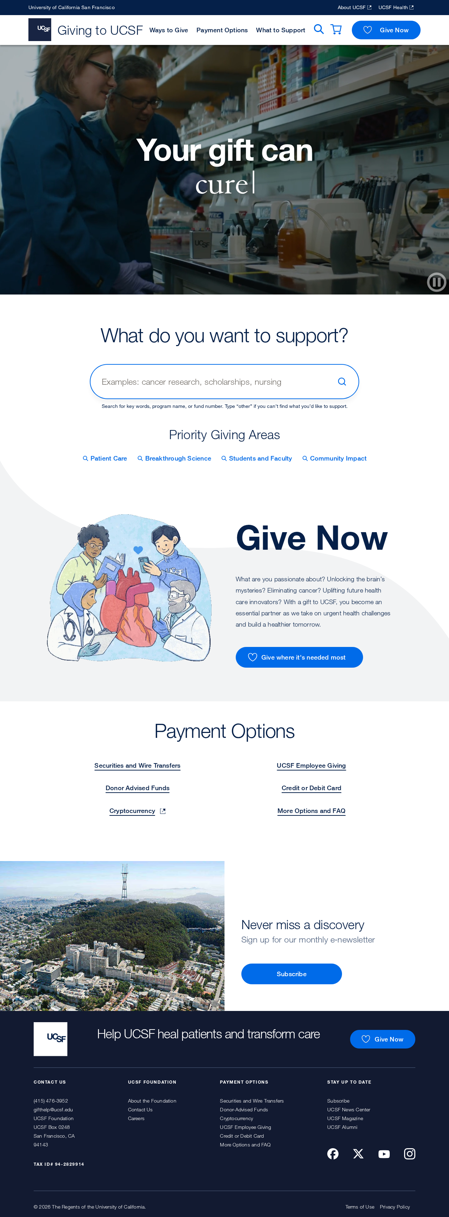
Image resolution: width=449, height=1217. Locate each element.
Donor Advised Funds (137, 788)
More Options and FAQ (311, 810)
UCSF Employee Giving (311, 765)
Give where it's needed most (303, 657)
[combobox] (216, 381)
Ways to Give (168, 30)
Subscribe (292, 974)
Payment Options (222, 30)
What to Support (280, 30)
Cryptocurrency (132, 810)
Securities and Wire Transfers (137, 765)
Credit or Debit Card (311, 788)
